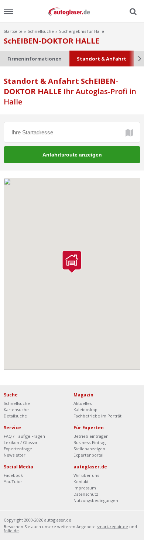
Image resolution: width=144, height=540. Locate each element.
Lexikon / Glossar (21, 442)
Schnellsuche (41, 31)
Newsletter (14, 455)
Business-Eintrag (89, 442)
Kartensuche (16, 409)
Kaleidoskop (85, 409)
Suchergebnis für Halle (81, 31)
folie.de (11, 530)
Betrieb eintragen (91, 436)
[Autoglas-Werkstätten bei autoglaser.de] (72, 11)
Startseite (13, 31)
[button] (71, 262)
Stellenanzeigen (89, 448)
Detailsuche (15, 416)
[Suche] (132, 12)
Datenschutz (85, 494)
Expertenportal (88, 455)
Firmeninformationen (34, 58)
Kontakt (81, 481)
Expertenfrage (18, 448)
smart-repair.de (112, 526)
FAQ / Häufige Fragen (24, 436)
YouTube (13, 481)
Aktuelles (82, 403)
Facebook (13, 475)
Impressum (84, 488)
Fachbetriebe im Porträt (97, 416)
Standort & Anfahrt (101, 58)
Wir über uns (86, 475)
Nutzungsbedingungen (95, 500)
